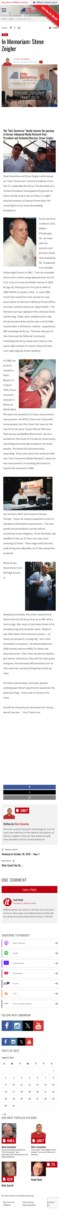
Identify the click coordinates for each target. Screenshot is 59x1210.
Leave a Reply (30, 889)
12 (29, 1084)
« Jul (4, 1114)
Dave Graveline (9, 1147)
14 (45, 1084)
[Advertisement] (29, 118)
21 (45, 1091)
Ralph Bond (36, 1179)
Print (55, 27)
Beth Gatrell (7, 1185)
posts (24, 810)
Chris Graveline (38, 1147)
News (5, 35)
